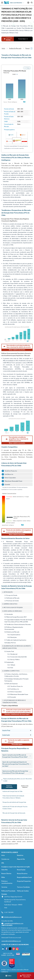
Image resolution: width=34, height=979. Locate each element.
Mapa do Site (21, 859)
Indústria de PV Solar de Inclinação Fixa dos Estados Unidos (15, 807)
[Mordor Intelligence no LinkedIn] (2, 949)
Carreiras (4, 887)
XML (2, 863)
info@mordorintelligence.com (13, 917)
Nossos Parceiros (22, 873)
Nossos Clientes (6, 873)
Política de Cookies (23, 891)
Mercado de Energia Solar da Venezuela (14, 813)
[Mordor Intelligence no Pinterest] (13, 949)
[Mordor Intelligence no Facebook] (6, 949)
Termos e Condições (23, 887)
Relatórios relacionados (9, 786)
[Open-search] (32, 2)
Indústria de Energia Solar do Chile (12, 791)
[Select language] (28, 3)
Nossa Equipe (21, 870)
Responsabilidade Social (24, 877)
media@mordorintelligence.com (13, 923)
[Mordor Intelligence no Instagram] (17, 949)
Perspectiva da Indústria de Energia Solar (14, 802)
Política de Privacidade (8, 891)
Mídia (3, 877)
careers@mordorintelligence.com (11, 941)
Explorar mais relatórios (24, 786)
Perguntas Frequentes (24, 881)
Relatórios (20, 855)
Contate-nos (5, 859)
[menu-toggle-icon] (2, 2)
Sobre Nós (4, 870)
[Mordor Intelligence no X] (10, 949)
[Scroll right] (31, 48)
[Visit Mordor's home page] (6, 2)
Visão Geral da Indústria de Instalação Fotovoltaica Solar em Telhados (13, 797)
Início (3, 855)
